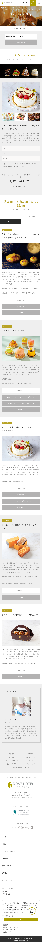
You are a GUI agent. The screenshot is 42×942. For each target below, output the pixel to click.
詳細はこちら (21, 300)
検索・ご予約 (21, 43)
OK (21, 920)
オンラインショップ (9, 880)
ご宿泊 (4, 844)
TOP (40, 933)
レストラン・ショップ (17, 7)
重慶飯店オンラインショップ (11, 927)
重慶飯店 (5, 925)
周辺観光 (5, 891)
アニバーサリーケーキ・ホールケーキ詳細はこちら (21, 397)
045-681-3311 (16, 797)
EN (23, 3)
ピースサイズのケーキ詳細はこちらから (21, 501)
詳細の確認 (9, 916)
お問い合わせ (6, 894)
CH (26, 3)
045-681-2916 (22, 181)
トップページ (6, 837)
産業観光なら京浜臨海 (9, 929)
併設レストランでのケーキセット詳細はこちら (21, 403)
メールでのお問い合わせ (20, 186)
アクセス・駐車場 (7, 888)
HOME (5, 7)
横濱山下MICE (7, 932)
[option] (21, 71)
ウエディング (6, 866)
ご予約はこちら (21, 306)
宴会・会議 (6, 858)
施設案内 (5, 873)
